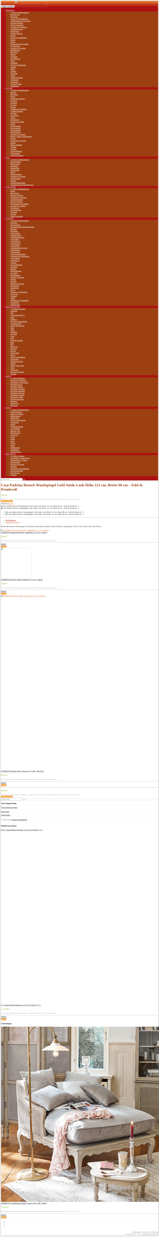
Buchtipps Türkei (16, 397)
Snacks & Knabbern (17, 357)
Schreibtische (15, 59)
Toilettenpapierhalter (17, 183)
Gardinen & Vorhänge (18, 27)
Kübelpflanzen (15, 271)
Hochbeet (14, 267)
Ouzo (12, 336)
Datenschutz (5, 815)
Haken (12, 425)
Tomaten (13, 296)
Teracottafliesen (16, 151)
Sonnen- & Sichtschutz (18, 292)
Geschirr (13, 113)
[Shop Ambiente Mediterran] (31, 6)
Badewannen (15, 164)
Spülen (13, 143)
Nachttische (14, 208)
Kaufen (3, 547)
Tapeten (13, 71)
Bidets (12, 172)
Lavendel (13, 273)
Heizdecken (14, 31)
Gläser (12, 118)
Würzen (13, 374)
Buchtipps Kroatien (17, 389)
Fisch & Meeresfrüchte (18, 322)
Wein (12, 368)
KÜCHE (9, 88)
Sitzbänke (14, 63)
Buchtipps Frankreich (18, 380)
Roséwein (14, 347)
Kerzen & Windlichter (18, 38)
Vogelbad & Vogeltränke (19, 301)
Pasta (12, 338)
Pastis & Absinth (16, 340)
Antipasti (13, 311)
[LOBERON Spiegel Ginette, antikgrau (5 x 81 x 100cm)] (16, 578)
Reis (12, 345)
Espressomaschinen (17, 99)
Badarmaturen (15, 162)
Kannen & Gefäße (17, 122)
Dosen (12, 97)
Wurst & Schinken (17, 372)
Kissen (12, 40)
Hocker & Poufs (16, 34)
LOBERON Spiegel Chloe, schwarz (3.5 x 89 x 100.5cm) (22, 771)
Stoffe (12, 439)
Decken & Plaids (16, 23)
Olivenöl (13, 334)
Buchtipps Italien (16, 387)
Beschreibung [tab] (11, 520)
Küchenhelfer (15, 128)
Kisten (12, 42)
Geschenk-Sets (15, 324)
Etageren (13, 103)
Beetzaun (13, 223)
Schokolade (14, 353)
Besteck (13, 92)
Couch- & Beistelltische (19, 19)
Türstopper (14, 82)
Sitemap (155, 1232)
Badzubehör (14, 170)
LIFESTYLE (11, 454)
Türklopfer (14, 80)
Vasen (12, 446)
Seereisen (13, 406)
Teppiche (13, 74)
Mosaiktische (15, 50)
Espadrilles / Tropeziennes (20, 458)
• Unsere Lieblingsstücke (19, 13)
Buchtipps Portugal (17, 393)
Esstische (13, 101)
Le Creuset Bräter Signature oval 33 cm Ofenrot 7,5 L (21, 1005)
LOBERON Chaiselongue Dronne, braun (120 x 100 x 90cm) (24, 1203)
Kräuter (13, 269)
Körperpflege (15, 462)
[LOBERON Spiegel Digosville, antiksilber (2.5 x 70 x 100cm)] (25, 530)
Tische (12, 76)
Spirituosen (14, 359)
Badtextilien (14, 168)
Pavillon (13, 282)
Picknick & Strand (17, 465)
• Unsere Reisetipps (17, 378)
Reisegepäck (15, 473)
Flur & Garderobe (17, 25)
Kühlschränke (15, 132)
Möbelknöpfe (15, 433)
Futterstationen (15, 235)
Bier (12, 313)
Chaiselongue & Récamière (20, 21)
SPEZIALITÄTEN (13, 307)
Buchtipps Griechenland (19, 383)
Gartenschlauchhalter (18, 254)
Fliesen (13, 107)
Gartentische (15, 261)
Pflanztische (14, 286)
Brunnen (13, 229)
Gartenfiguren (15, 242)
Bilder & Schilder (16, 414)
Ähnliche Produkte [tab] (12, 522)
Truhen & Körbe (16, 78)
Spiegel (13, 67)
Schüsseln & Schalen (18, 141)
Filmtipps (13, 401)
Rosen (12, 290)
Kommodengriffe (16, 427)
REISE (8, 376)
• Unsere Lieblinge (17, 456)
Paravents (14, 52)
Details (3, 545)
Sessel (12, 61)
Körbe (12, 124)
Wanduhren (14, 86)
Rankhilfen (14, 288)
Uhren (12, 443)
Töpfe (12, 298)
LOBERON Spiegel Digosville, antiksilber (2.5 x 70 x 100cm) (24, 532)
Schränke (13, 57)
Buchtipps (14, 17)
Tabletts (13, 147)
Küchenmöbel (15, 130)
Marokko (13, 332)
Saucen (13, 351)
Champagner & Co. (17, 315)
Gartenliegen (15, 250)
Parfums (13, 467)
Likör (12, 330)
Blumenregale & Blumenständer (22, 227)
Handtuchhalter (16, 174)
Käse (12, 328)
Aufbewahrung (16, 412)
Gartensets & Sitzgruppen (19, 256)
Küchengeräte (15, 126)
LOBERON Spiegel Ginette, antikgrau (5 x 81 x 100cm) (22, 580)
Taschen (13, 475)
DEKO (8, 408)
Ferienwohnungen (17, 399)
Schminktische (15, 210)
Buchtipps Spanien (17, 395)
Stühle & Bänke (16, 145)
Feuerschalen (15, 233)
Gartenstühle (15, 258)
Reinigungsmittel (16, 471)
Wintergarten (15, 305)
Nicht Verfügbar (7, 501)
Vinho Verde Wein (17, 366)
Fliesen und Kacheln (18, 420)
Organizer (14, 435)
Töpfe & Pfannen (16, 155)
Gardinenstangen (16, 29)
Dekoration (14, 418)
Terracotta (14, 294)
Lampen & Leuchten (18, 48)
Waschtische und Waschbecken (21, 185)
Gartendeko (14, 240)
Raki (12, 343)
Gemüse (13, 263)
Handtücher (14, 120)
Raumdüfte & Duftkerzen (19, 469)
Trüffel (12, 364)
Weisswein (14, 370)
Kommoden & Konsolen (19, 44)
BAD (8, 158)
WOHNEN (10, 10)
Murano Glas (15, 431)
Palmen (13, 280)
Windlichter (14, 303)
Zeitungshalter (15, 452)
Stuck (12, 441)
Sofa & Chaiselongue (18, 65)
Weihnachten (15, 448)
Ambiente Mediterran (19, 820)
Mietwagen (14, 404)
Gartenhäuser (15, 244)
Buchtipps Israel (16, 385)
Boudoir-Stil (15, 15)
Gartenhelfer (15, 246)
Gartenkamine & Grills (18, 248)
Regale (13, 55)
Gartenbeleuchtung (17, 237)
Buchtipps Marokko (17, 391)
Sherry (12, 355)
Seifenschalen (15, 179)
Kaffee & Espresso (17, 326)
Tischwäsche (15, 153)
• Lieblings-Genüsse (17, 309)
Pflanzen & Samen (17, 284)
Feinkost (13, 319)
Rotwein (13, 349)
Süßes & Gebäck (16, 362)
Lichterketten (15, 429)
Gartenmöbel (15, 252)
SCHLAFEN (11, 187)
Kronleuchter (15, 46)
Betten (12, 191)
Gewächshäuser (16, 265)
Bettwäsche (14, 193)
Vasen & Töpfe (16, 84)
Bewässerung (15, 225)
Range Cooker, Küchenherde (21, 137)
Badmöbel (14, 166)
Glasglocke (14, 116)
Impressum (5, 812)
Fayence (13, 105)
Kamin (12, 36)
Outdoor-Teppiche (17, 277)
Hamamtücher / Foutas (18, 460)
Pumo (12, 437)
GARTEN (10, 219)
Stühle (12, 69)
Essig (12, 317)
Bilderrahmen (15, 416)
